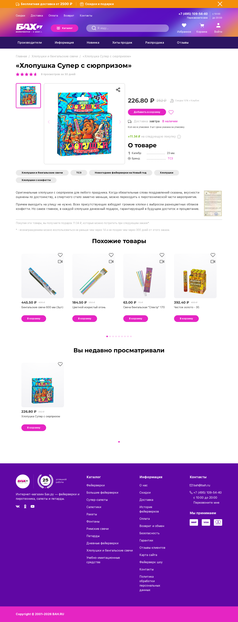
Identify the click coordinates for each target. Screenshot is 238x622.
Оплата (53, 15)
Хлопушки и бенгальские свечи (42, 172)
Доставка (37, 15)
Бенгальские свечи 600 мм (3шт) (42, 307)
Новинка (93, 42)
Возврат (69, 15)
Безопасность (149, 533)
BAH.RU (58, 614)
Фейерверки (95, 485)
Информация (64, 42)
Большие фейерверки (102, 492)
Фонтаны (92, 521)
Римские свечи (97, 529)
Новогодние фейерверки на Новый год (121, 172)
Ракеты (91, 514)
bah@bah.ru (201, 485)
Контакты (86, 15)
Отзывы (183, 42)
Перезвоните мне (197, 18)
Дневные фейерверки (102, 543)
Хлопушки (166, 172)
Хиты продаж (122, 42)
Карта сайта (148, 555)
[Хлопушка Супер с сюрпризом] (84, 124)
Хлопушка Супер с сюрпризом (40, 416)
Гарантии (146, 540)
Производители (30, 42)
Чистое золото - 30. (187, 307)
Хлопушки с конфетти (36, 180)
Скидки (20, 15)
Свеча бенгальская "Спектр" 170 (144, 307)
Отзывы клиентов (152, 547)
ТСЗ (78, 172)
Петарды (92, 536)
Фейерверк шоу (151, 562)
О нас (143, 485)
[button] (49, 124)
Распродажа (154, 42)
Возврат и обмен (151, 526)
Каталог (67, 28)
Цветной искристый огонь (89, 307)
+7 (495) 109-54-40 (193, 14)
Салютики (93, 507)
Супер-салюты (97, 500)
